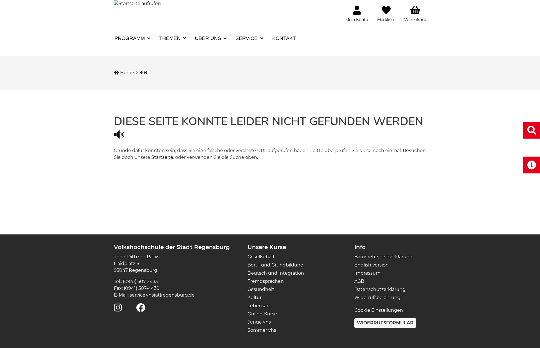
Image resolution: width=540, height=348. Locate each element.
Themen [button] (170, 38)
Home (126, 72)
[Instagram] (118, 309)
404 (143, 72)
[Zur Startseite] (137, 3)
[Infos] (531, 165)
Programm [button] (130, 38)
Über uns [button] (208, 38)
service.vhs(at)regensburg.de (162, 295)
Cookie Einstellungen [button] (378, 310)
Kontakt (284, 38)
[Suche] (531, 130)
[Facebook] (140, 309)
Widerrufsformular (385, 323)
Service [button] (247, 38)
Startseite (162, 157)
